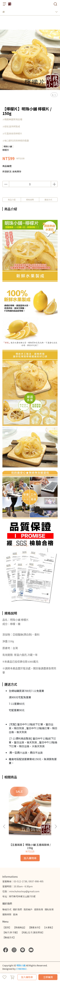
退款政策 (38, 909)
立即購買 (48, 977)
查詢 (15, 914)
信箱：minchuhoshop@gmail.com (20, 891)
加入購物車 (27, 977)
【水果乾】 (48, 927)
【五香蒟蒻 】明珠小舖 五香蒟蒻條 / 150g (30, 846)
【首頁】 (6, 927)
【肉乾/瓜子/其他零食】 (32, 932)
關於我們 (17, 909)
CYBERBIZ (21, 968)
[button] (56, 826)
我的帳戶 (28, 909)
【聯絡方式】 (9, 937)
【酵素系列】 (34, 927)
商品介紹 (12, 199)
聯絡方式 (6, 909)
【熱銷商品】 (19, 927)
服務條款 (6, 914)
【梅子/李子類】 (10, 932)
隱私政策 (49, 909)
